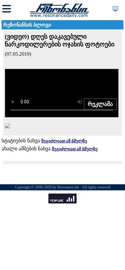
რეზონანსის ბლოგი (27, 25)
